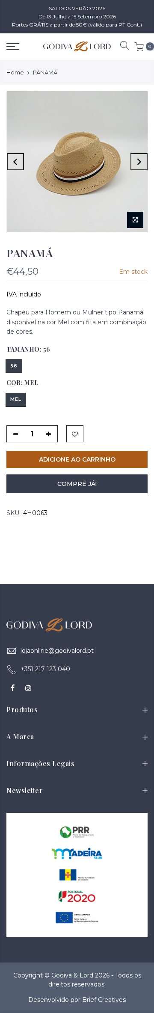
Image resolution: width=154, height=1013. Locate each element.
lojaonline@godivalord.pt (57, 651)
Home (15, 72)
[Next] (139, 161)
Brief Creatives (104, 1000)
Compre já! (77, 484)
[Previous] (15, 161)
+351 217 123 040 (45, 669)
